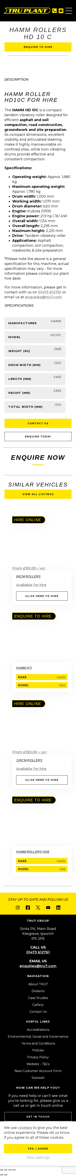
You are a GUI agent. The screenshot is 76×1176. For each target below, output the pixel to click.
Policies (38, 1050)
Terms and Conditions (38, 1043)
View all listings (38, 494)
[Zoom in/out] (1, 1169)
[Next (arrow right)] (5, 1174)
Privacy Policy (38, 1057)
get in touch (38, 1116)
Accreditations (38, 1030)
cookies (25, 1128)
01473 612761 (49, 292)
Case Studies (38, 998)
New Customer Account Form (38, 1071)
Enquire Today (38, 436)
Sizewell (38, 1078)
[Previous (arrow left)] (1, 1174)
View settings (38, 1157)
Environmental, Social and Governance (38, 1036)
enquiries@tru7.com (43, 297)
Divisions (38, 991)
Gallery (38, 1005)
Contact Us (38, 423)
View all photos (25, 67)
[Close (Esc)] (13, 1169)
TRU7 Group (27, 10)
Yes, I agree (38, 1148)
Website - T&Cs (38, 1064)
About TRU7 (38, 984)
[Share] (9, 1169)
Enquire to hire (38, 47)
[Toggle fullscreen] (5, 1169)
